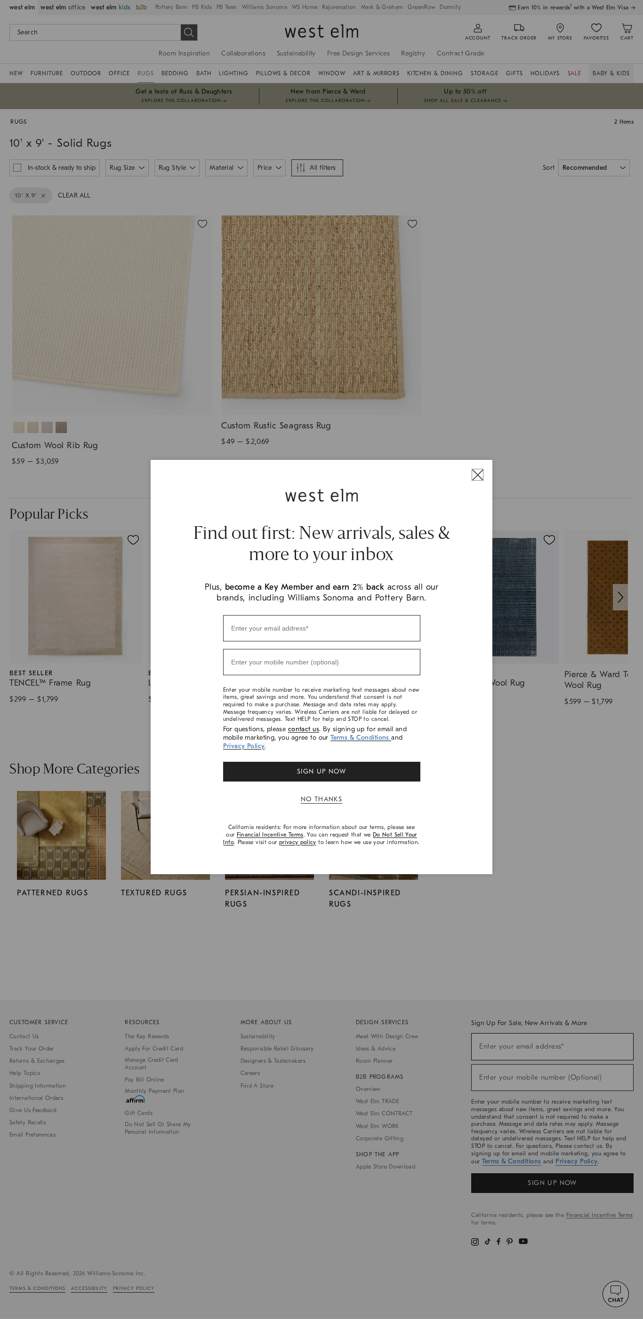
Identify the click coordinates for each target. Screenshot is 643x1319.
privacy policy (297, 842)
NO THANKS (322, 799)
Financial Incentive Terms (270, 834)
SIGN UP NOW (321, 771)
